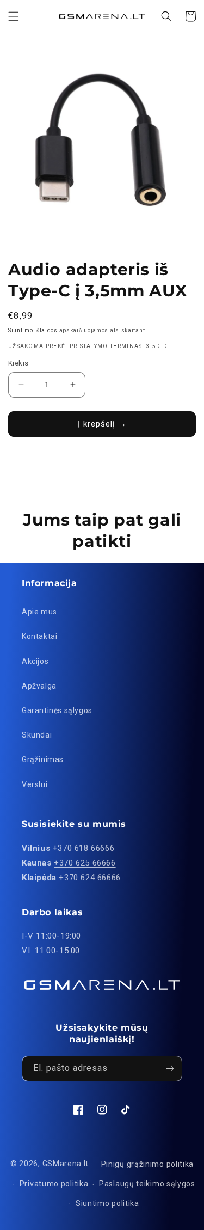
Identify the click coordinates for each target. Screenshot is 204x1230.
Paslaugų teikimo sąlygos (147, 1183)
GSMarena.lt (65, 1164)
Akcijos (35, 661)
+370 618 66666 (83, 848)
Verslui (34, 784)
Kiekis (18, 363)
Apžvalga (39, 685)
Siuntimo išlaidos (33, 330)
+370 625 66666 (84, 863)
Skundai (37, 734)
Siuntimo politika (107, 1203)
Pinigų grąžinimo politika (147, 1164)
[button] (14, 16)
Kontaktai (39, 636)
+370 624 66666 (89, 877)
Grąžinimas (43, 759)
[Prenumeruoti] (170, 1068)
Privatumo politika (54, 1183)
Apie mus (39, 611)
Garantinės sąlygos (57, 710)
